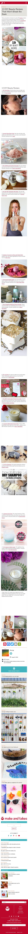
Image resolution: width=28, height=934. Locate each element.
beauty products (16, 661)
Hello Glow (7, 257)
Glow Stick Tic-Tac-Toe (6, 864)
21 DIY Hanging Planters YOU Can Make (10, 676)
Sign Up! (14, 828)
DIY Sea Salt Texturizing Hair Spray (10, 191)
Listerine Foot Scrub (7, 513)
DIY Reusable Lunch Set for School (14, 884)
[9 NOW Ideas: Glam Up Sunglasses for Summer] (14, 798)
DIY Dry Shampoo (7, 464)
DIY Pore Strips (6, 90)
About (20, 906)
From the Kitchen (5, 842)
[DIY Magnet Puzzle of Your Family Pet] (14, 763)
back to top (19, 932)
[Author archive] (11, 653)
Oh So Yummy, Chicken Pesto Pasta (8, 857)
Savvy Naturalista (18, 426)
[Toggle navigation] (26, 3)
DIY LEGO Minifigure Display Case (9, 711)
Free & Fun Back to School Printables (14, 875)
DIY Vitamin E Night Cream (9, 547)
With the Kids (4, 846)
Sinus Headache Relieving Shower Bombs (12, 304)
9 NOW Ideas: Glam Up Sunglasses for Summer (12, 782)
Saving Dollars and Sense (8, 403)
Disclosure (20, 911)
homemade (8, 662)
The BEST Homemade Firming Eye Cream (12, 399)
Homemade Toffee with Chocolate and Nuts (10, 844)
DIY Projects (6, 659)
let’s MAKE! (14, 928)
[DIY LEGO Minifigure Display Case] (14, 727)
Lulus (14, 136)
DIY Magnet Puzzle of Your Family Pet (10, 747)
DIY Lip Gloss (6, 374)
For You (4, 6)
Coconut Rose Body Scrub (8, 133)
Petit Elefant (8, 93)
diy (21, 661)
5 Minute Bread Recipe (6, 860)
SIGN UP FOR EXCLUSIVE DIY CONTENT (14, 922)
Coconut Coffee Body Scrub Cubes (11, 423)
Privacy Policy (20, 912)
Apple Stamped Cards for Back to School (13, 893)
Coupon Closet (5, 467)
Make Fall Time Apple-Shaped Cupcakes (9, 867)
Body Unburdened (17, 168)
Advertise (21, 908)
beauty (21, 18)
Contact (20, 909)
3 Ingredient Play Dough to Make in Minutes (10, 847)
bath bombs (6, 661)
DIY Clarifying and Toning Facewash (11, 165)
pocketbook (23, 20)
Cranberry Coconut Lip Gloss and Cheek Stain (13, 255)
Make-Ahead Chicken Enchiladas (8, 854)
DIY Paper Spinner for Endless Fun (8, 850)
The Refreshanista (13, 549)
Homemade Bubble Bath (8, 279)
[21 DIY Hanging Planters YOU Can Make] (14, 692)
